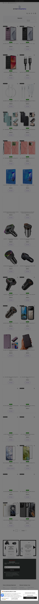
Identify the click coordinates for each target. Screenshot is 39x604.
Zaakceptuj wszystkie (30, 597)
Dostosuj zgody (30, 595)
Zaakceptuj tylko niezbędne (30, 592)
